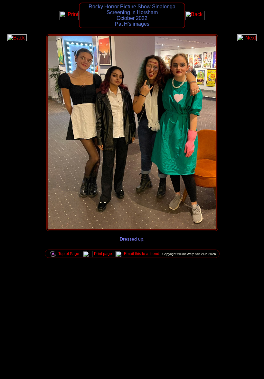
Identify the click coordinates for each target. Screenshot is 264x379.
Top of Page (68, 253)
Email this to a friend (141, 253)
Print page (103, 253)
